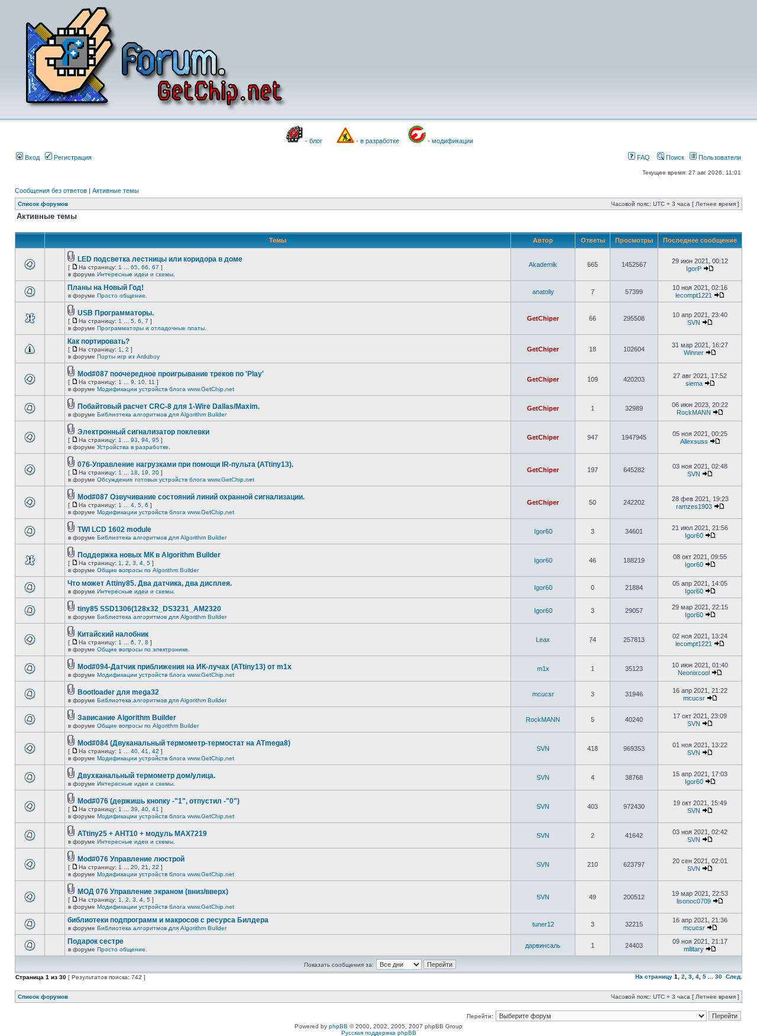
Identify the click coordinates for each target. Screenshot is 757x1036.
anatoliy (543, 291)
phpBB (338, 1026)
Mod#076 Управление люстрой (131, 859)
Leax (543, 639)
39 (134, 809)
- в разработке (377, 140)
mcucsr (543, 694)
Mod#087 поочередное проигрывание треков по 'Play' (170, 374)
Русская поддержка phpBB (378, 1032)
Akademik (543, 264)
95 (155, 440)
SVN (693, 322)
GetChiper (543, 318)
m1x (543, 668)
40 (134, 751)
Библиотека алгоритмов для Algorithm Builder (162, 414)
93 (134, 440)
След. (734, 976)
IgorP (693, 268)
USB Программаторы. (115, 313)
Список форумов (43, 204)
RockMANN (694, 412)
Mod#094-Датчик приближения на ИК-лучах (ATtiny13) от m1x (184, 667)
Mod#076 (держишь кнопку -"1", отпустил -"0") (158, 801)
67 (155, 267)
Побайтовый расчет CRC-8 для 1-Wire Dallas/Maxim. (168, 406)
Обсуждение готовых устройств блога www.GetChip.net (175, 479)
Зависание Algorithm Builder (126, 718)
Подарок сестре (95, 941)
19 (144, 472)
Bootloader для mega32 (118, 692)
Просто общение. (122, 295)
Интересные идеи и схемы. (136, 274)
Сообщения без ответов (51, 190)
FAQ (642, 157)
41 (144, 751)
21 (144, 867)
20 (155, 472)
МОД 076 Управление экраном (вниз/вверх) (152, 891)
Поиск (674, 157)
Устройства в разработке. (133, 447)
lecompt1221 (693, 295)
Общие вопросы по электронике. (143, 649)
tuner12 (543, 924)
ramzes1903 (694, 506)
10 (141, 382)
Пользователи (719, 157)
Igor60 (543, 531)
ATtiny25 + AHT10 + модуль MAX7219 (142, 834)
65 (134, 267)
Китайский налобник (112, 634)
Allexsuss (694, 441)
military (694, 949)
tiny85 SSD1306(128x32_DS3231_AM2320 (149, 609)
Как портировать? (98, 341)
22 (155, 867)
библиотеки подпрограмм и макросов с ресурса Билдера (167, 920)
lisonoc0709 (694, 901)
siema (694, 383)
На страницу (653, 976)
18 (134, 472)
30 (718, 976)
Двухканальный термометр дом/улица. (146, 776)
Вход (31, 157)
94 (144, 440)
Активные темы (115, 190)
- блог (313, 140)
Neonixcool (694, 672)
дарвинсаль (543, 945)
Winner (694, 352)
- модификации (450, 140)
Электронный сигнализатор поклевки (143, 432)
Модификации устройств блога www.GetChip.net (165, 389)
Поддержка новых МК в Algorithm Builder (149, 555)
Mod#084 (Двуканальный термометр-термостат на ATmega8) (183, 743)
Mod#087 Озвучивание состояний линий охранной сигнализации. (191, 497)
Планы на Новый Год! (105, 287)
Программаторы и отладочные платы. (151, 328)
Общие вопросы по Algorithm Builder (148, 570)
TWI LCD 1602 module (114, 529)
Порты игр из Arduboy (128, 356)
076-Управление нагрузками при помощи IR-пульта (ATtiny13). (185, 464)
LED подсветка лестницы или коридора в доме (159, 259)
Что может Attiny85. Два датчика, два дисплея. (149, 583)
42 (155, 751)
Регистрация (72, 157)
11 (151, 382)
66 (144, 267)
